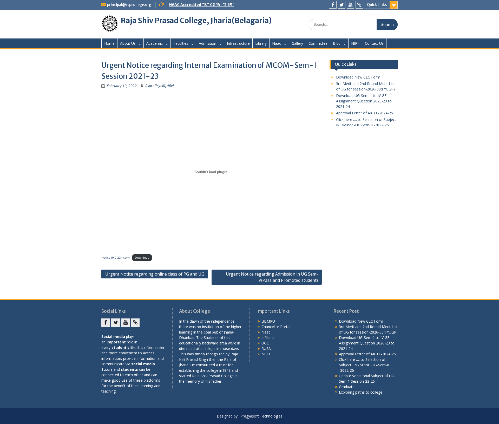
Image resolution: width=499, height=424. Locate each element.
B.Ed (336, 43)
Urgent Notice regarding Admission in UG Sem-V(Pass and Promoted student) (272, 277)
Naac (276, 43)
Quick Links (377, 4)
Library (261, 43)
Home (109, 43)
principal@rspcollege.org (129, 4)
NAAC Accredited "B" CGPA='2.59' (201, 4)
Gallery (297, 43)
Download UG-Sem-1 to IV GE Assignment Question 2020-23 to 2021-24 (364, 101)
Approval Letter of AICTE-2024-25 (364, 112)
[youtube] (350, 5)
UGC (265, 343)
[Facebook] (333, 5)
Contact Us (374, 43)
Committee (317, 43)
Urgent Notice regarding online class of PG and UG (154, 274)
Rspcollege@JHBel (159, 85)
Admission (207, 43)
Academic (154, 43)
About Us (128, 43)
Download (142, 257)
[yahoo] (359, 5)
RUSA (266, 348)
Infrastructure (238, 43)
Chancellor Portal (275, 326)
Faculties (180, 43)
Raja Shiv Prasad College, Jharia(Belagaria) (196, 20)
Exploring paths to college (360, 392)
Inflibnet (268, 337)
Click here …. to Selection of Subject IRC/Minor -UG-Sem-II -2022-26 (364, 365)
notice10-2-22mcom (115, 257)
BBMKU (268, 321)
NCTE (266, 353)
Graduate (346, 386)
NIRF (355, 43)
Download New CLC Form (358, 77)
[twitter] (341, 5)
